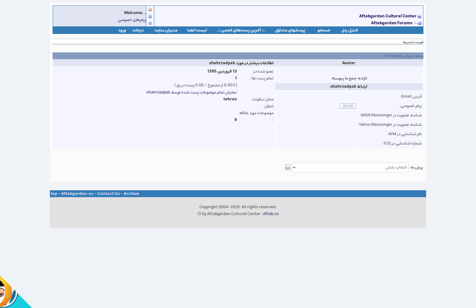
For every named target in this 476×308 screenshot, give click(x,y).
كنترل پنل (349, 30)
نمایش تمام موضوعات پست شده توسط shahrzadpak (191, 92)
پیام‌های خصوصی (132, 19)
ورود (122, 30)
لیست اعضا (197, 30)
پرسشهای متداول (290, 30)
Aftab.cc (271, 214)
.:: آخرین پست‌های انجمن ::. (241, 30)
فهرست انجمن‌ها (413, 42)
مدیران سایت (166, 30)
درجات (138, 30)
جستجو (324, 30)
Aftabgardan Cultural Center (388, 16)
